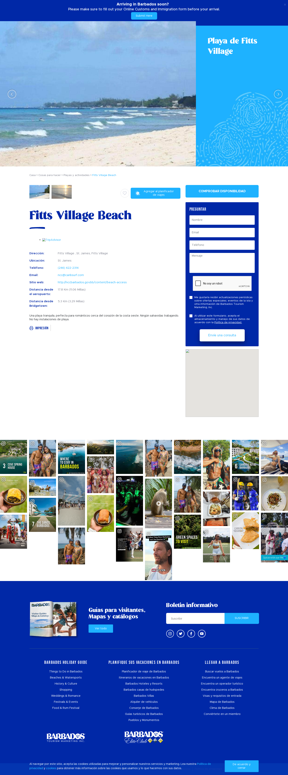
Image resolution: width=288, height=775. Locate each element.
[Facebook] (191, 634)
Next (277, 93)
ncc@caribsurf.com (71, 275)
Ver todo (101, 628)
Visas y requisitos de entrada (222, 696)
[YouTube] (202, 634)
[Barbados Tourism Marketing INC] (65, 737)
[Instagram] (170, 634)
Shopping (66, 689)
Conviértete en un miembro (222, 714)
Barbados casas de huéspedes (144, 689)
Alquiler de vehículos (144, 702)
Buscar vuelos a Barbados (222, 671)
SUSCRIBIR (242, 618)
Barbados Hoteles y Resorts (143, 683)
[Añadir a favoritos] (124, 193)
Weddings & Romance (66, 696)
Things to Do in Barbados (65, 671)
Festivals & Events (66, 702)
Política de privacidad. (228, 322)
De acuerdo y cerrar (242, 766)
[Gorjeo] (181, 634)
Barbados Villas (144, 696)
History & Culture (66, 683)
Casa (32, 175)
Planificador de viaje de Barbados (144, 671)
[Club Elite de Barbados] (144, 737)
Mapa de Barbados (222, 702)
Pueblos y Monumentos (144, 720)
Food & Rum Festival (65, 708)
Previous (10, 93)
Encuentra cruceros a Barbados (222, 689)
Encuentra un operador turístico (222, 683)
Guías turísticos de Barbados (144, 714)
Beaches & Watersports (66, 677)
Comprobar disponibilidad (222, 191)
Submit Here (144, 15)
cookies (51, 768)
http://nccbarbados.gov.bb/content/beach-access (92, 282)
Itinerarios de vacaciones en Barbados (144, 677)
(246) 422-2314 (68, 267)
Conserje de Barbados (144, 708)
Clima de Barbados (222, 708)
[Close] (284, 4)
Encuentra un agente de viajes (222, 677)
